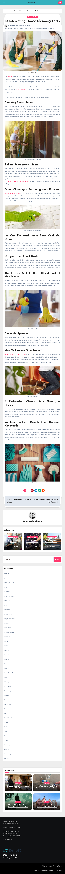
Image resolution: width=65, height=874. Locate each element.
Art (5, 578)
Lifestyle (7, 682)
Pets (5, 713)
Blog (5, 587)
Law (5, 677)
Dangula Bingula (15, 25)
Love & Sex (7, 686)
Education (7, 628)
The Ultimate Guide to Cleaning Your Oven (32, 542)
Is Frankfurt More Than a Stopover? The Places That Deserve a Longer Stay (47, 807)
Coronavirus (8, 614)
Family (6, 641)
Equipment (7, 637)
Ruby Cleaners (21, 89)
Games (6, 664)
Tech (5, 727)
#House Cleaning (49, 28)
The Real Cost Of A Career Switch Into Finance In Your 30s (18, 807)
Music (6, 700)
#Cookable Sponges (23, 28)
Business (7, 592)
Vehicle (6, 749)
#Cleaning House (11, 28)
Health (6, 668)
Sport (6, 722)
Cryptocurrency (9, 619)
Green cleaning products (13, 193)
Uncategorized (9, 745)
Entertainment (9, 632)
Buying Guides (9, 596)
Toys (5, 736)
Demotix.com (10, 855)
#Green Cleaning (39, 28)
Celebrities (7, 610)
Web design (8, 754)
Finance (6, 650)
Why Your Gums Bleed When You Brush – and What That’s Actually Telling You (46, 788)
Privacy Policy (57, 866)
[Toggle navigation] (4, 3)
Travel (6, 740)
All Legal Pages (47, 866)
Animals (6, 574)
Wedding (7, 758)
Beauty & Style (9, 583)
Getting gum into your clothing (15, 354)
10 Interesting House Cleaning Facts (32, 21)
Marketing (7, 691)
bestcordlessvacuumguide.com (18, 181)
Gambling (7, 659)
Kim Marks (12, 544)
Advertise (52, 871)
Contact (59, 871)
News (6, 709)
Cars (5, 605)
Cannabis (7, 601)
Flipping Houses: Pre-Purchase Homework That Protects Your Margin (18, 788)
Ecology (6, 623)
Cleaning (10, 76)
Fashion (6, 646)
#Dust (31, 28)
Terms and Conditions (41, 871)
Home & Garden (32, 17)
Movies (6, 695)
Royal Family (8, 718)
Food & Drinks (8, 655)
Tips (5, 731)
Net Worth (7, 704)
